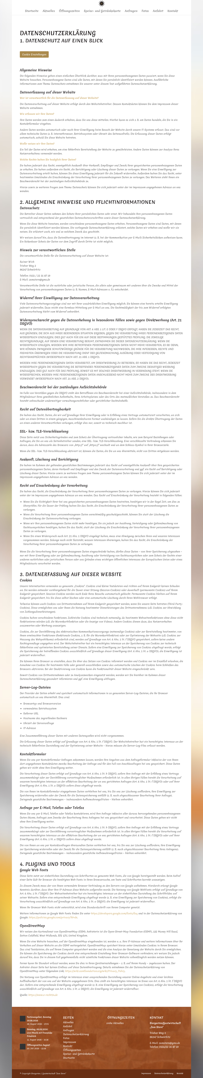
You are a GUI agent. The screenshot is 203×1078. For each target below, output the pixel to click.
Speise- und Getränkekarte (79, 1054)
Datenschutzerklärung (76, 1034)
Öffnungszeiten (72, 1050)
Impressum (69, 1042)
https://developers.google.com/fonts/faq (114, 913)
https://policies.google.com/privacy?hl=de (53, 917)
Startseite (69, 1058)
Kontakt (67, 1046)
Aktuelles (68, 1022)
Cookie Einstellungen (34, 54)
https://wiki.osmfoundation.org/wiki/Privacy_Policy (95, 971)
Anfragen (68, 1030)
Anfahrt (67, 1026)
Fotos (66, 1038)
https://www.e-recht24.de (43, 995)
